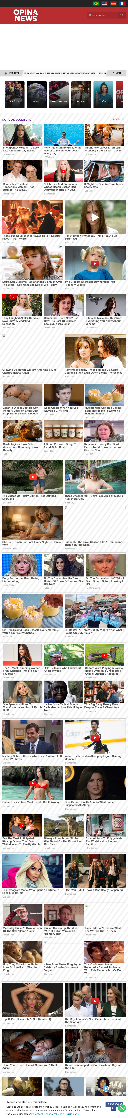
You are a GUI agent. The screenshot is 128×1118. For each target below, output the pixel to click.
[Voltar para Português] (96, 3)
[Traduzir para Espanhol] (113, 3)
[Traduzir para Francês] (122, 3)
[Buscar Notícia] (122, 15)
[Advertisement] (64, 47)
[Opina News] (25, 15)
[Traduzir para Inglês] (104, 3)
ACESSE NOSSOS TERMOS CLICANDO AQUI (57, 1114)
